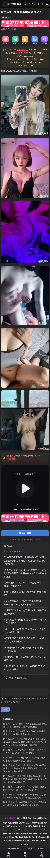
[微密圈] (34, 40)
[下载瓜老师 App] (40, 4)
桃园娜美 (5, 17)
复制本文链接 (25, 533)
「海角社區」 (22, 50)
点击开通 (11, 459)
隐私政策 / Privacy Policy (16, 848)
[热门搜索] (44, 40)
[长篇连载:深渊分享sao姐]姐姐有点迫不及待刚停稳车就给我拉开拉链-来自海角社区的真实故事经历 (25, 779)
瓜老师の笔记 (14, 4)
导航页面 (39, 848)
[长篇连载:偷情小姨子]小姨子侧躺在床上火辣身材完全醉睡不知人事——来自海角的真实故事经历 (25, 573)
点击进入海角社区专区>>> (14, 551)
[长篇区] (15, 40)
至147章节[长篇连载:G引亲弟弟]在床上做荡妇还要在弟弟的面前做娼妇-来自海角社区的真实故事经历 (25, 560)
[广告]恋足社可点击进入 (15, 678)
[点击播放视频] (25, 488)
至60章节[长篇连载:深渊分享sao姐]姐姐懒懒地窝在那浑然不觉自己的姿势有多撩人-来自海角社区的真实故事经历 (25, 742)
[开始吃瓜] (25, 40)
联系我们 (30, 848)
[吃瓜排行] (5, 40)
